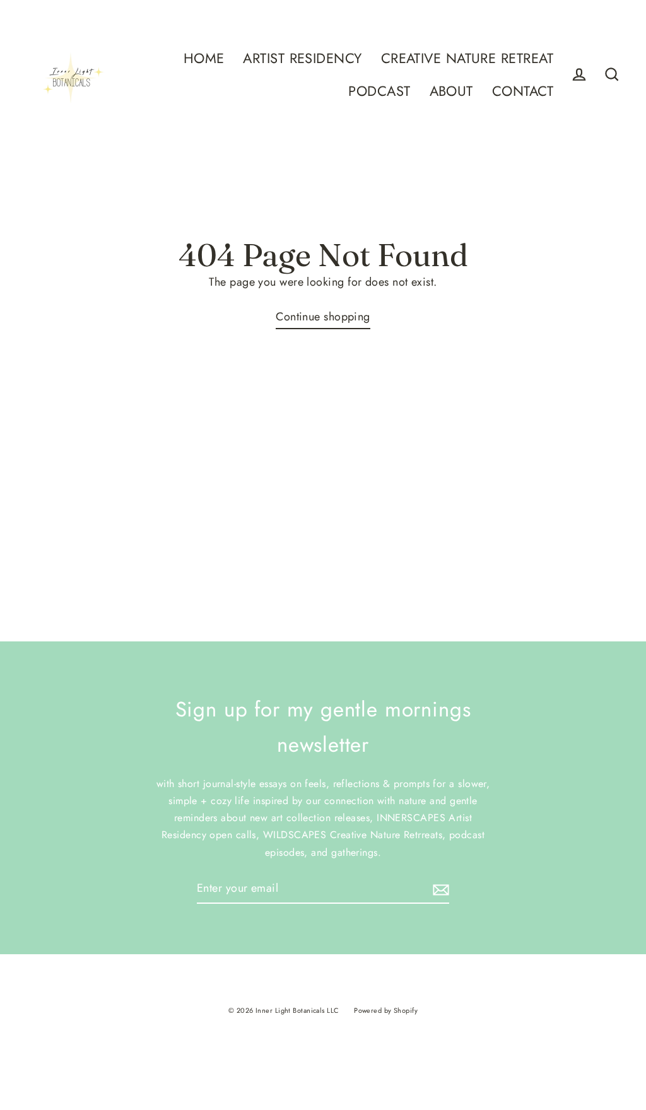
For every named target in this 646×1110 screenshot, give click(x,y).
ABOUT (451, 91)
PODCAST (379, 91)
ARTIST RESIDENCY (302, 58)
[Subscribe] (439, 888)
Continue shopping (323, 316)
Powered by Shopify (386, 1010)
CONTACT (522, 91)
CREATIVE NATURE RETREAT (467, 58)
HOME (204, 58)
